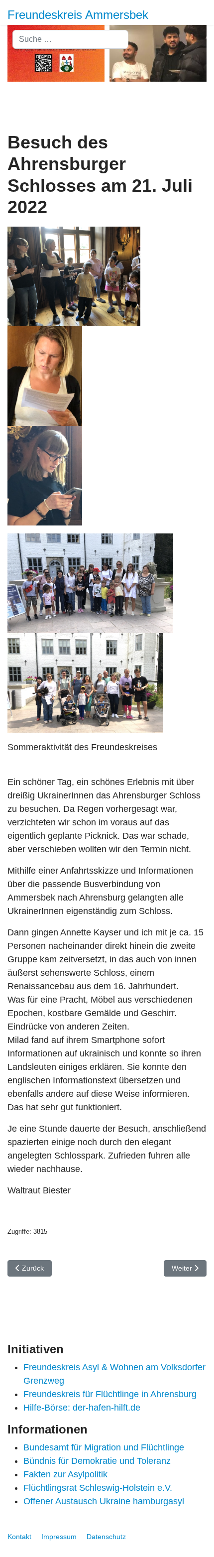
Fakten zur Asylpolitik (65, 1474)
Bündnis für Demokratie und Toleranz (97, 1461)
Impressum (59, 1537)
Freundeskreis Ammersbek (77, 15)
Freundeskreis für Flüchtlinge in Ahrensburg (110, 1394)
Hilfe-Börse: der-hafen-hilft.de (81, 1408)
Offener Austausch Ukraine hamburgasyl (103, 1501)
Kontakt (19, 1537)
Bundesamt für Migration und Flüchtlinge (103, 1447)
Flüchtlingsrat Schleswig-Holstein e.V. (97, 1488)
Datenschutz (106, 1537)
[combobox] (70, 39)
